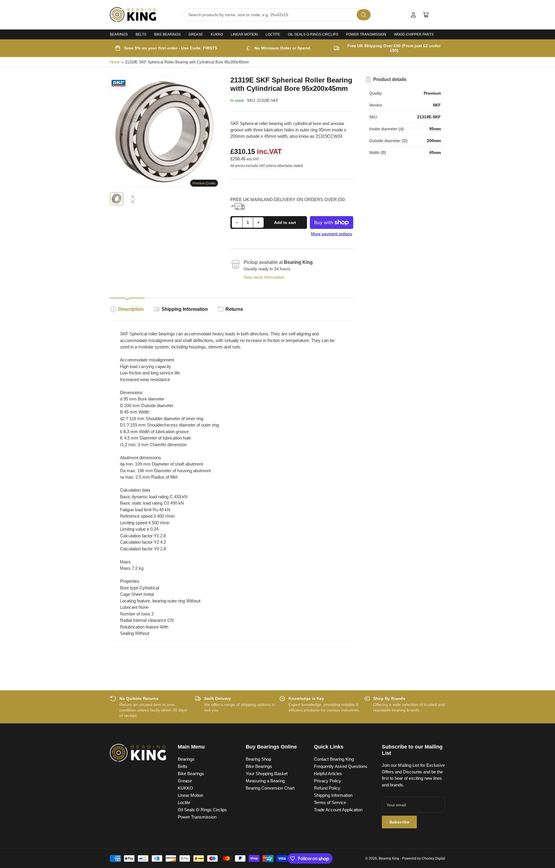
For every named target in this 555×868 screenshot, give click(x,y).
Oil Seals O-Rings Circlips (313, 34)
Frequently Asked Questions (340, 766)
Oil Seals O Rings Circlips (202, 809)
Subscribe (399, 822)
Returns (234, 309)
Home (115, 62)
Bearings (119, 34)
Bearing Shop (258, 759)
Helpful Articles (328, 773)
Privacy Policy (327, 780)
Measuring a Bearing (265, 780)
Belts (141, 34)
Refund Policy (327, 788)
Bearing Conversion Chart (270, 788)
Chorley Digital (433, 858)
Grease (195, 34)
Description (131, 309)
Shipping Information (185, 309)
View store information (264, 277)
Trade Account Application (338, 809)
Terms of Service (330, 802)
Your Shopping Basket (267, 773)
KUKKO (217, 34)
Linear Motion (244, 34)
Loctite (273, 34)
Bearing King (389, 858)
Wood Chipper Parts (414, 34)
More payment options (331, 233)
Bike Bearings (167, 34)
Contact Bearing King (334, 759)
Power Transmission (366, 34)
